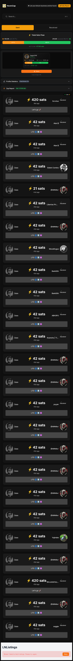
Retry (65, 654)
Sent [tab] (18, 28)
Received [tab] (53, 28)
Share (37, 71)
